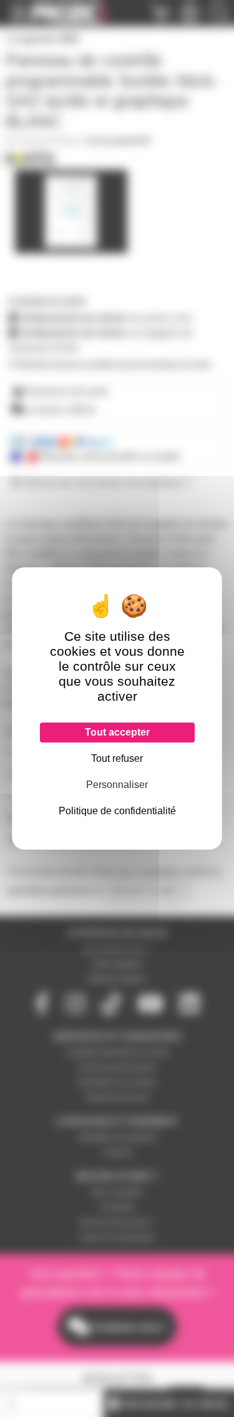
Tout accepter (117, 732)
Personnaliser (117, 784)
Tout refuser (117, 758)
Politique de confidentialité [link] (117, 811)
